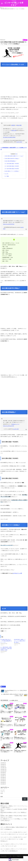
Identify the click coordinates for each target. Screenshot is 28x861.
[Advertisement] (14, 24)
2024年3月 (3, 763)
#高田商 (13, 125)
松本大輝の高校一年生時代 (12, 163)
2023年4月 (3, 780)
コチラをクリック (17, 573)
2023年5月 (3, 779)
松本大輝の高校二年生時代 (12, 166)
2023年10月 (3, 771)
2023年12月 (3, 767)
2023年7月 (3, 775)
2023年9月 (3, 772)
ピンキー (23, 834)
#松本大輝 (13, 130)
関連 (7, 176)
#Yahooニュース (15, 424)
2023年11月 (3, 769)
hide (16, 153)
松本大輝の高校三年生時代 (12, 168)
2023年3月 (3, 782)
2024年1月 (3, 766)
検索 (2, 796)
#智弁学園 (19, 125)
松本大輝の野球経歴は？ (10, 161)
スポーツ (3, 686)
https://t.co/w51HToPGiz (8, 224)
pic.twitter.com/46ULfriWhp (9, 137)
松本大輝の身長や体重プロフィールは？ (14, 156)
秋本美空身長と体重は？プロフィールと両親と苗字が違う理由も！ (19, 641)
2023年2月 (3, 784)
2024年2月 (3, 764)
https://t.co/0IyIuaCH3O (8, 425)
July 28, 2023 (19, 142)
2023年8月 (3, 774)
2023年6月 (3, 777)
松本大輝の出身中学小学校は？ (11, 158)
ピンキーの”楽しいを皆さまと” (14, 3)
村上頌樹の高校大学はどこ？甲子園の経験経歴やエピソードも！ (6, 641)
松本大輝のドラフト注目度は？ (11, 171)
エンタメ (3, 790)
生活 (2, 793)
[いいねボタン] (2, 631)
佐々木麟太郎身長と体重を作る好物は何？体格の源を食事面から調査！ (6, 648)
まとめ (6, 173)
